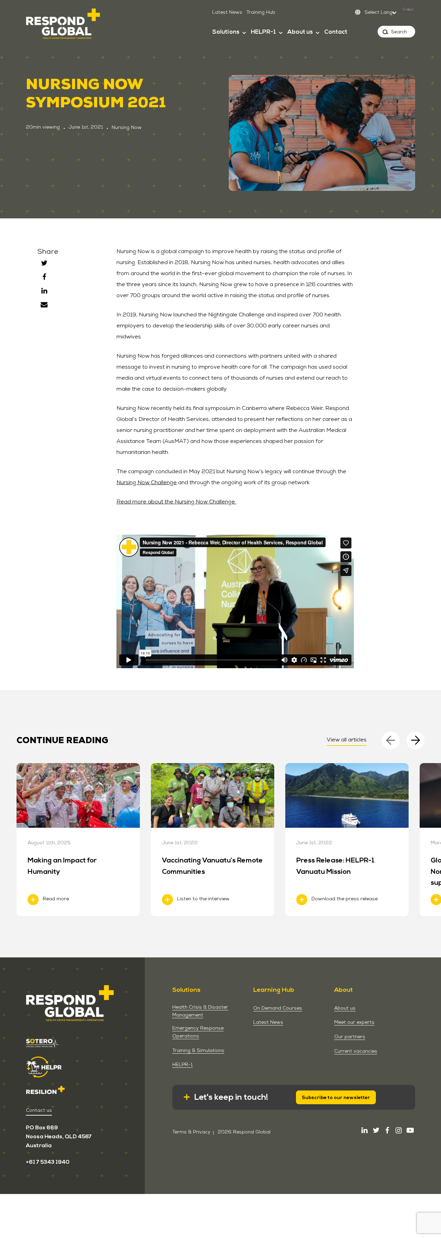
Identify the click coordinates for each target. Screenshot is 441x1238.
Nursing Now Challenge (146, 482)
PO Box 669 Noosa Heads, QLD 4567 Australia (59, 1136)
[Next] (415, 740)
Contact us (39, 1110)
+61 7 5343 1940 (48, 1162)
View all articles (347, 739)
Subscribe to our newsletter (336, 1097)
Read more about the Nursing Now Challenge (176, 501)
